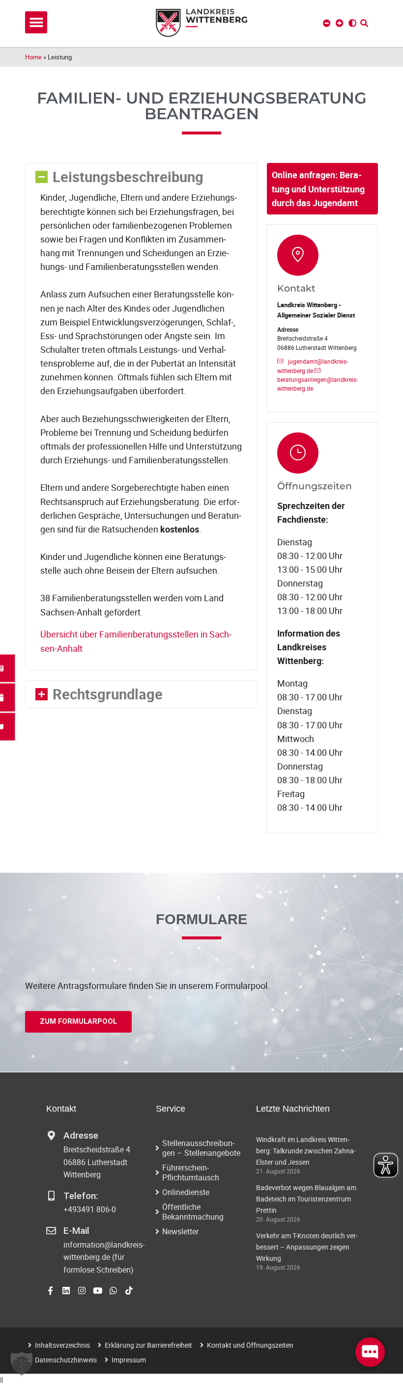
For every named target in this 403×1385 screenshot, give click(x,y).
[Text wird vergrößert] (340, 23)
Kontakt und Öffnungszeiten (250, 1345)
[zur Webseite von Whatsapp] (113, 1290)
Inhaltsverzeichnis (62, 1345)
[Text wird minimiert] (327, 23)
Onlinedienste (185, 1192)
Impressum (129, 1359)
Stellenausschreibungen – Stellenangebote (201, 1148)
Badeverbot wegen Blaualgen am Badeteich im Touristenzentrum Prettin (306, 1199)
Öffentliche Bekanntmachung (193, 1211)
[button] (36, 22)
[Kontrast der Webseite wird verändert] (352, 23)
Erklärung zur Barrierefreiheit (148, 1345)
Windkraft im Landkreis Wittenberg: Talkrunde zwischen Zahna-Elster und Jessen (306, 1151)
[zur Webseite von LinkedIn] (66, 1290)
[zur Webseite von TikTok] (129, 1290)
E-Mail (76, 1230)
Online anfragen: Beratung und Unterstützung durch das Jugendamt (318, 188)
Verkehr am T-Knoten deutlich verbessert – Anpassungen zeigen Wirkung (307, 1247)
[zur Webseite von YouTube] (97, 1290)
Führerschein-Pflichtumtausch (190, 1172)
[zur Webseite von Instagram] (82, 1290)
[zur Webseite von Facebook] (50, 1290)
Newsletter (180, 1231)
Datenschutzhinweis (66, 1359)
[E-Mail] (51, 1231)
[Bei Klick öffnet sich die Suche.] (364, 23)
